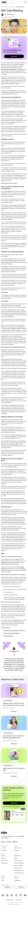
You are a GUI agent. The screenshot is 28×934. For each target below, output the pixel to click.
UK (14, 562)
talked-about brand (5, 562)
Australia (21, 567)
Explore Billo (14, 803)
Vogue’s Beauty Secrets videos (8, 69)
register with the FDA (13, 245)
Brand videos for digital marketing (12, 633)
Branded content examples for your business (14, 630)
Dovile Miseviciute (14, 651)
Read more (14, 711)
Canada (3, 568)
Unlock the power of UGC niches (9, 183)
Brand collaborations (8, 636)
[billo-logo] (4, 2)
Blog (2, 6)
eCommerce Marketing (9, 6)
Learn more (14, 56)
